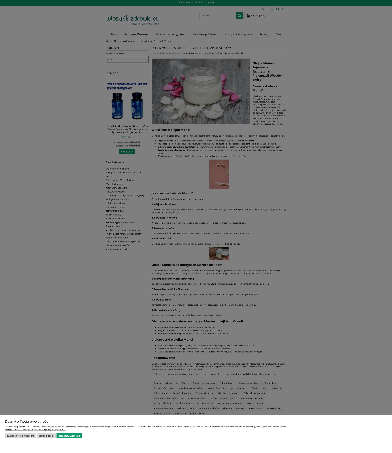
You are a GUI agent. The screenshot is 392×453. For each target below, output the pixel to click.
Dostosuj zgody (46, 435)
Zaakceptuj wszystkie (69, 435)
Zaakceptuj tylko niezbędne (20, 435)
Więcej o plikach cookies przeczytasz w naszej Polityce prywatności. (35, 429)
